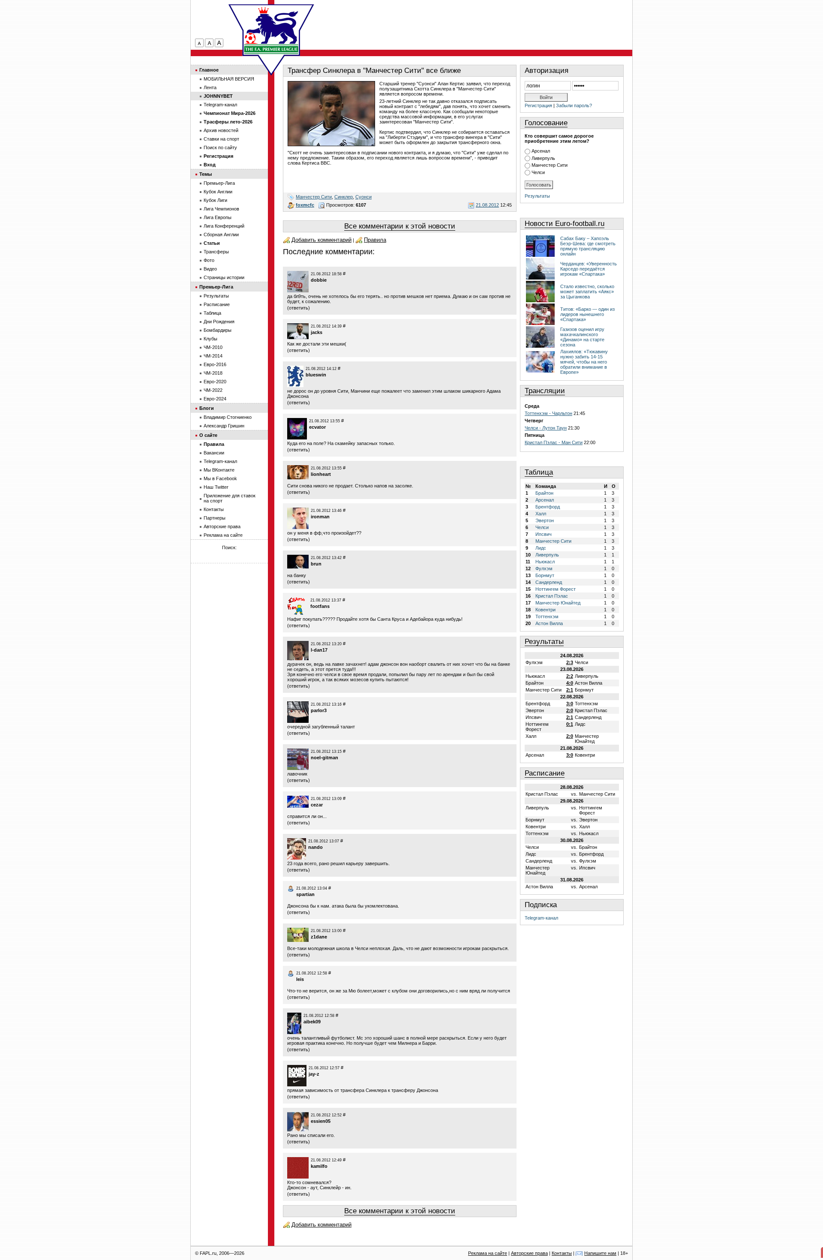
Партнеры (214, 517)
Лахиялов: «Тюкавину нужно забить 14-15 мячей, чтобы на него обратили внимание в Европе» (584, 362)
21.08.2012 (487, 204)
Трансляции (545, 391)
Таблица (539, 472)
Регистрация (538, 105)
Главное (209, 69)
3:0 (569, 703)
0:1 (569, 724)
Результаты (537, 195)
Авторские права (222, 526)
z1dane (319, 936)
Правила (375, 240)
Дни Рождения (219, 321)
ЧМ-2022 (213, 390)
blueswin (316, 374)
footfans (320, 606)
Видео (210, 268)
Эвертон (544, 520)
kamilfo (319, 1166)
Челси (538, 172)
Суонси (363, 196)
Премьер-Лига (219, 183)
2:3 (569, 662)
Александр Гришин (224, 425)
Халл (540, 513)
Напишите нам (600, 1253)
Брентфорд (547, 506)
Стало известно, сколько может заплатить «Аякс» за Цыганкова (587, 291)
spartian (305, 894)
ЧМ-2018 (213, 373)
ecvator (317, 427)
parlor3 (319, 710)
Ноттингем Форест (555, 589)
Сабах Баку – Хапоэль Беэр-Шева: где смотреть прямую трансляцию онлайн (588, 246)
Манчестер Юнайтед (557, 602)
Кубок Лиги (215, 200)
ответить (298, 307)
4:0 (569, 683)
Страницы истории (224, 277)
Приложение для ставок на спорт (229, 498)
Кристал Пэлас (551, 595)
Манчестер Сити (314, 196)
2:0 (569, 710)
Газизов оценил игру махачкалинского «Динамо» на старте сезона (582, 337)
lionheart (321, 474)
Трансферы (216, 251)
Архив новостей (221, 130)
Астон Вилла (549, 623)
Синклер (343, 196)
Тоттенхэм (547, 616)
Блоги (206, 408)
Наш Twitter (216, 487)
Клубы (210, 338)
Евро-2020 (215, 381)
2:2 (569, 676)
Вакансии (214, 452)
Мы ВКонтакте (219, 469)
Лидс (540, 547)
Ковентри (545, 609)
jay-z (314, 1074)
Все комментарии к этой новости (399, 226)
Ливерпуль (543, 158)
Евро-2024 (215, 398)
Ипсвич (543, 534)
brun (316, 563)
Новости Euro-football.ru (564, 224)
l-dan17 (319, 650)
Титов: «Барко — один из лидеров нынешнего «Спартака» (587, 314)
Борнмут (544, 575)
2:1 (569, 689)
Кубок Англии (218, 191)
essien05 (320, 1121)
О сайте (208, 435)
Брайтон (544, 493)
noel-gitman (324, 757)
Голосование (546, 123)
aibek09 (312, 1021)
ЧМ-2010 (213, 347)
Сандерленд (548, 582)
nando (315, 847)
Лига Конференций (224, 226)
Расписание (545, 773)
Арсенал (541, 150)
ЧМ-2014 (213, 355)
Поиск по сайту (220, 147)
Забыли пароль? (574, 105)
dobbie (319, 280)
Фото (209, 260)
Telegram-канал (541, 917)
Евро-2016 (215, 364)
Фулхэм (544, 568)
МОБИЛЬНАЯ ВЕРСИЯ (229, 78)
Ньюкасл (545, 561)
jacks (316, 332)
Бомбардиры (217, 330)
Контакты (214, 509)
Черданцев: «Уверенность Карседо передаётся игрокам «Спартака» (588, 269)
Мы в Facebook (220, 478)
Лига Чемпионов (221, 208)
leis (300, 979)
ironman (320, 516)
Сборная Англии (221, 234)
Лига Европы (217, 217)
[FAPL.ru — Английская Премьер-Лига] (271, 30)
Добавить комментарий (321, 240)
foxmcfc (305, 204)
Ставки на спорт (221, 138)
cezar (317, 804)
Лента (210, 87)
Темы (205, 174)
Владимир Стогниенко (228, 417)
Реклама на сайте (223, 535)
